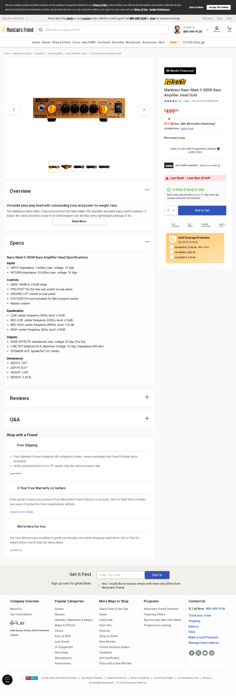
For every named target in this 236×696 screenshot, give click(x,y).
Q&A (186, 101)
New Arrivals (107, 641)
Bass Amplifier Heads (77, 53)
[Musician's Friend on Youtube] (205, 653)
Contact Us (16, 550)
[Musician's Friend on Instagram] (211, 653)
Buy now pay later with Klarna (162, 620)
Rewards (207, 18)
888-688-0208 (137, 18)
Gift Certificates (109, 658)
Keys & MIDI (89, 42)
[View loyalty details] (219, 166)
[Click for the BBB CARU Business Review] (32, 678)
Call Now (206, 608)
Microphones (133, 42)
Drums (76, 42)
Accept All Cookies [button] (219, 7)
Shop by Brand (108, 636)
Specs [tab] (17, 243)
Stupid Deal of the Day (113, 609)
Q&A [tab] (15, 420)
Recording (118, 42)
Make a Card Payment (203, 637)
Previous (14, 109)
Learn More (16, 473)
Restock (104, 631)
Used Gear (106, 620)
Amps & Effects (61, 42)
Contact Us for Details (21, 512)
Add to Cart (202, 210)
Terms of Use (141, 9)
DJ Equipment (64, 647)
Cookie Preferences (159, 9)
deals (70, 18)
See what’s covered (188, 241)
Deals (103, 614)
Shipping (194, 621)
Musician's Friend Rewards (161, 609)
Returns (193, 626)
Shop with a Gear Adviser (115, 663)
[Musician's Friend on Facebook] (191, 653)
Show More (79, 221)
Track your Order (199, 615)
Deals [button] (173, 42)
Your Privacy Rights (163, 678)
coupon (86, 18)
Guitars (36, 42)
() (172, 101)
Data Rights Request (92, 678)
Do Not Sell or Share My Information (60, 678)
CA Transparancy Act (188, 678)
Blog (219, 18)
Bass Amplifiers (55, 53)
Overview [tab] (20, 191)
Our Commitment (21, 614)
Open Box (105, 625)
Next (144, 109)
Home (6, 53)
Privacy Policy (100, 5)
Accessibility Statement (101, 682)
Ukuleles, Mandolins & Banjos (74, 620)
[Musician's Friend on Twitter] (198, 653)
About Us (16, 609)
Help (229, 18)
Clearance (105, 652)
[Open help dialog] (7, 680)
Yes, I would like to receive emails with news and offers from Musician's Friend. (141, 585)
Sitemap (206, 678)
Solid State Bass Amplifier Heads (106, 53)
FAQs (191, 632)
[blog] (29, 623)
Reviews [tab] (19, 398)
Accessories (150, 42)
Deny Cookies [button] (196, 7)
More (162, 42)
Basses (46, 42)
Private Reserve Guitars (114, 647)
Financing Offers (154, 614)
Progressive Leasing (157, 625)
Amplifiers (40, 53)
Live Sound (103, 42)
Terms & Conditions (140, 678)
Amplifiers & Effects (22, 53)
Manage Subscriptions (203, 642)
